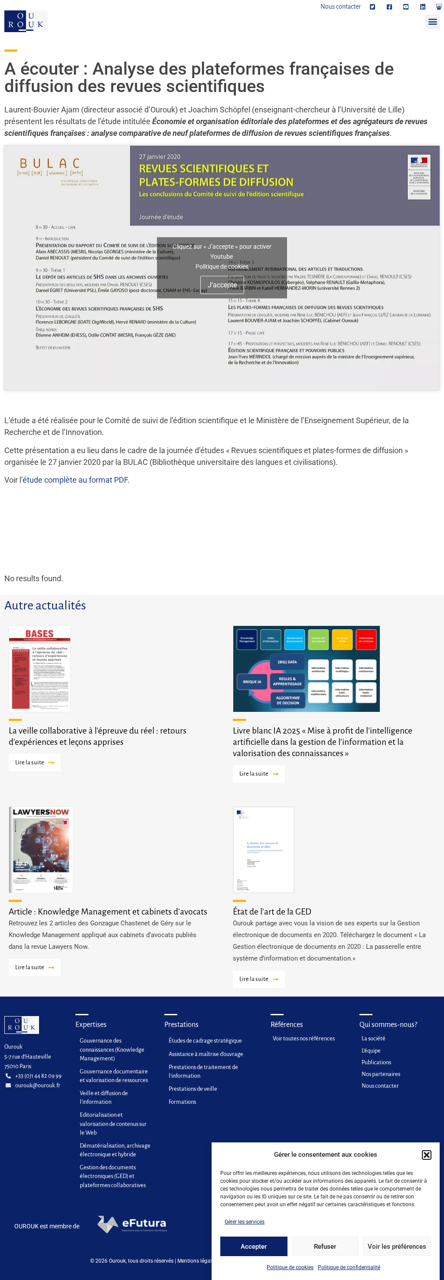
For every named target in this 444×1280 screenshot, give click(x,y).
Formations (182, 1102)
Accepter (254, 1246)
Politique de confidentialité (349, 1267)
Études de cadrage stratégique (205, 1040)
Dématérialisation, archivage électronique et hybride (115, 1150)
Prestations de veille (193, 1089)
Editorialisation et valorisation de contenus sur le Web (113, 1123)
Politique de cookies (290, 1267)
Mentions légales (197, 1261)
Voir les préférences (397, 1246)
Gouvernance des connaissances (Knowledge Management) (112, 1049)
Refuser (325, 1246)
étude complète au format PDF (75, 479)
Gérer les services (244, 1222)
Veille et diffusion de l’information (104, 1097)
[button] (426, 1155)
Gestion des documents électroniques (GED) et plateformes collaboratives (113, 1176)
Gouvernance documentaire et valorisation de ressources (114, 1075)
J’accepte (222, 285)
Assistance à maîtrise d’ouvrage (206, 1054)
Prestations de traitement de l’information (203, 1071)
